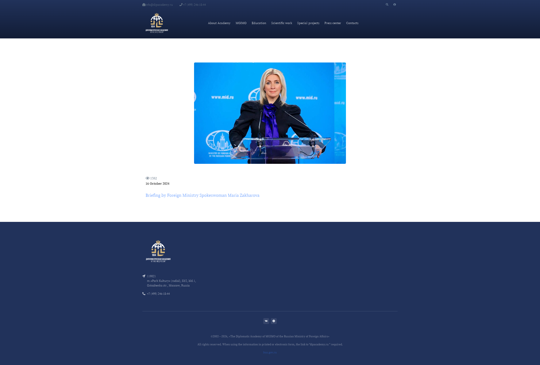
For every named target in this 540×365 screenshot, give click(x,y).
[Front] (158, 250)
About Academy (219, 23)
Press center (332, 23)
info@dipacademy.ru (159, 5)
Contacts (352, 23)
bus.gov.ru (270, 352)
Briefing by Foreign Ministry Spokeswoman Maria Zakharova (202, 195)
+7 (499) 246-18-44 (194, 5)
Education (259, 23)
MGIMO (241, 23)
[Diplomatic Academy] (156, 23)
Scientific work (281, 23)
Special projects (308, 23)
